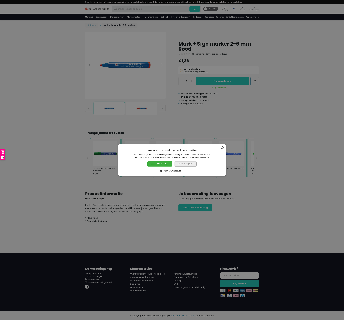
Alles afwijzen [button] (185, 164)
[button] (172, 170)
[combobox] (222, 147)
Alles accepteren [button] (159, 164)
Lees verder (205, 157)
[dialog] (172, 160)
